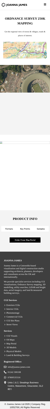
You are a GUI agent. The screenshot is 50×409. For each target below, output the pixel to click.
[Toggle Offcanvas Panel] (45, 4)
